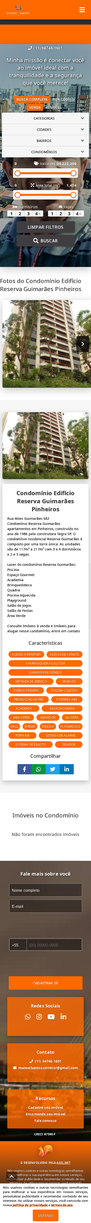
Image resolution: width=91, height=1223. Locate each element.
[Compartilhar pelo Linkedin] (67, 769)
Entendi (45, 1215)
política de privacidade (30, 1205)
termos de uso (62, 1205)
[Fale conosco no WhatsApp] (28, 1017)
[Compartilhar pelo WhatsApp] (39, 769)
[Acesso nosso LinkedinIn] (63, 1017)
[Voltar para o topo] (11, 1176)
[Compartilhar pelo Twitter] (53, 769)
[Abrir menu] (82, 10)
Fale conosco (45, 1120)
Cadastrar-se (45, 983)
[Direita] (82, 344)
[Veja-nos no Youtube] (51, 1017)
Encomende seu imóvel (45, 1114)
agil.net (63, 1163)
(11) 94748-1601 (48, 48)
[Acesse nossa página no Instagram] (39, 1017)
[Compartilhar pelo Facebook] (24, 769)
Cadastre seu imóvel (45, 1107)
